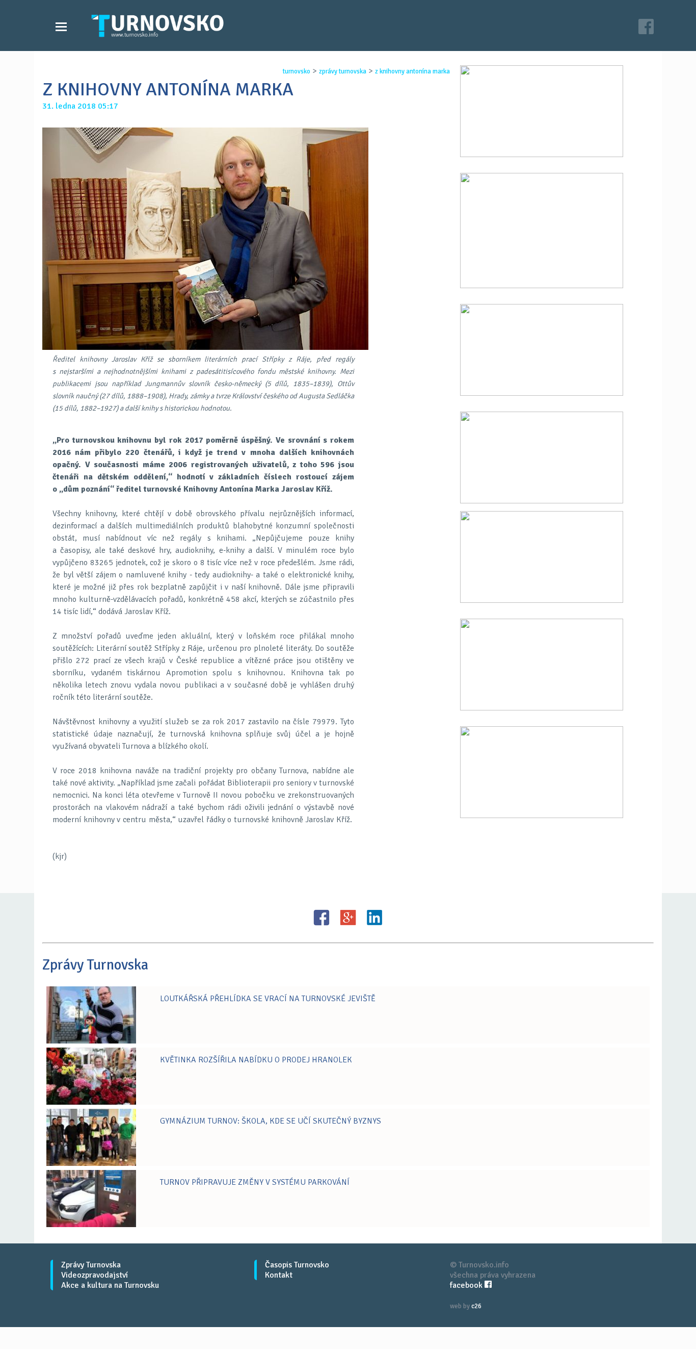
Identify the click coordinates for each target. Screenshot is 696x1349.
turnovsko (296, 71)
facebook (467, 1285)
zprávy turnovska (342, 71)
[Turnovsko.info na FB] (646, 28)
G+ (348, 917)
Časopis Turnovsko (297, 1265)
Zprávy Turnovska (91, 1265)
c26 (476, 1306)
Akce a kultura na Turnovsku (110, 1285)
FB (321, 917)
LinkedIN (374, 917)
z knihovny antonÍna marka (412, 71)
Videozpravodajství (94, 1275)
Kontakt (278, 1275)
